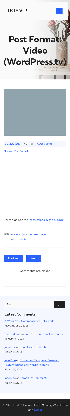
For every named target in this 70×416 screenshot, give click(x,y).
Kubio (38, 410)
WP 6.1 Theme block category (44, 334)
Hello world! (48, 321)
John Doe (10, 347)
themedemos (13, 334)
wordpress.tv (18, 239)
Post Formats (21, 151)
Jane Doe (10, 360)
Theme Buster (43, 143)
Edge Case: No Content (34, 347)
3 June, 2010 (13, 143)
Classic (8, 151)
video (44, 234)
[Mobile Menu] (59, 11)
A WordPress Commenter (21, 321)
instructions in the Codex (46, 220)
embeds (16, 234)
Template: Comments (33, 378)
